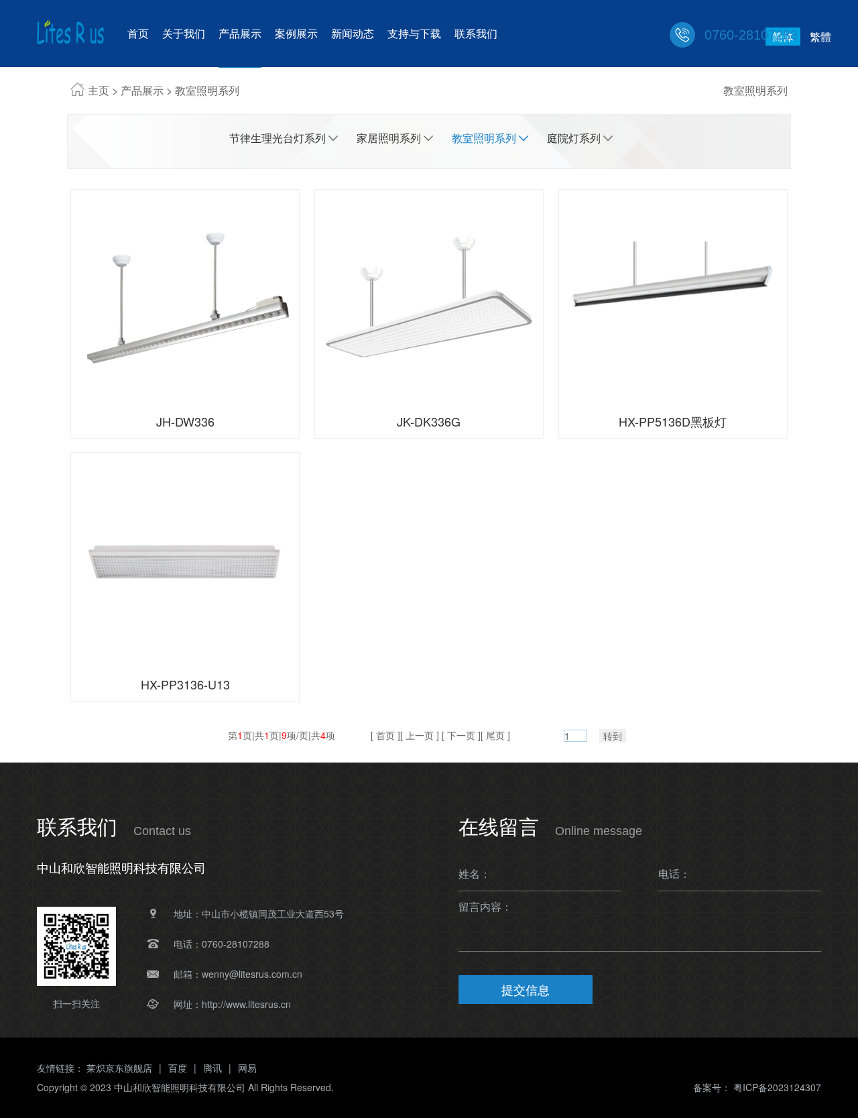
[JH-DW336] (185, 295)
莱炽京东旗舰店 (119, 1067)
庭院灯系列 (574, 138)
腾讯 (212, 1067)
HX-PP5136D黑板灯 (673, 421)
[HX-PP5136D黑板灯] (673, 295)
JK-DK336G (429, 421)
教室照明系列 (207, 90)
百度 (177, 1067)
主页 (98, 90)
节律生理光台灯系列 (277, 138)
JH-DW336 (185, 421)
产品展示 (142, 90)
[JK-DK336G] (429, 295)
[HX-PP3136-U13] (185, 558)
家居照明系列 (389, 138)
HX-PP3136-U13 (185, 684)
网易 (247, 1067)
